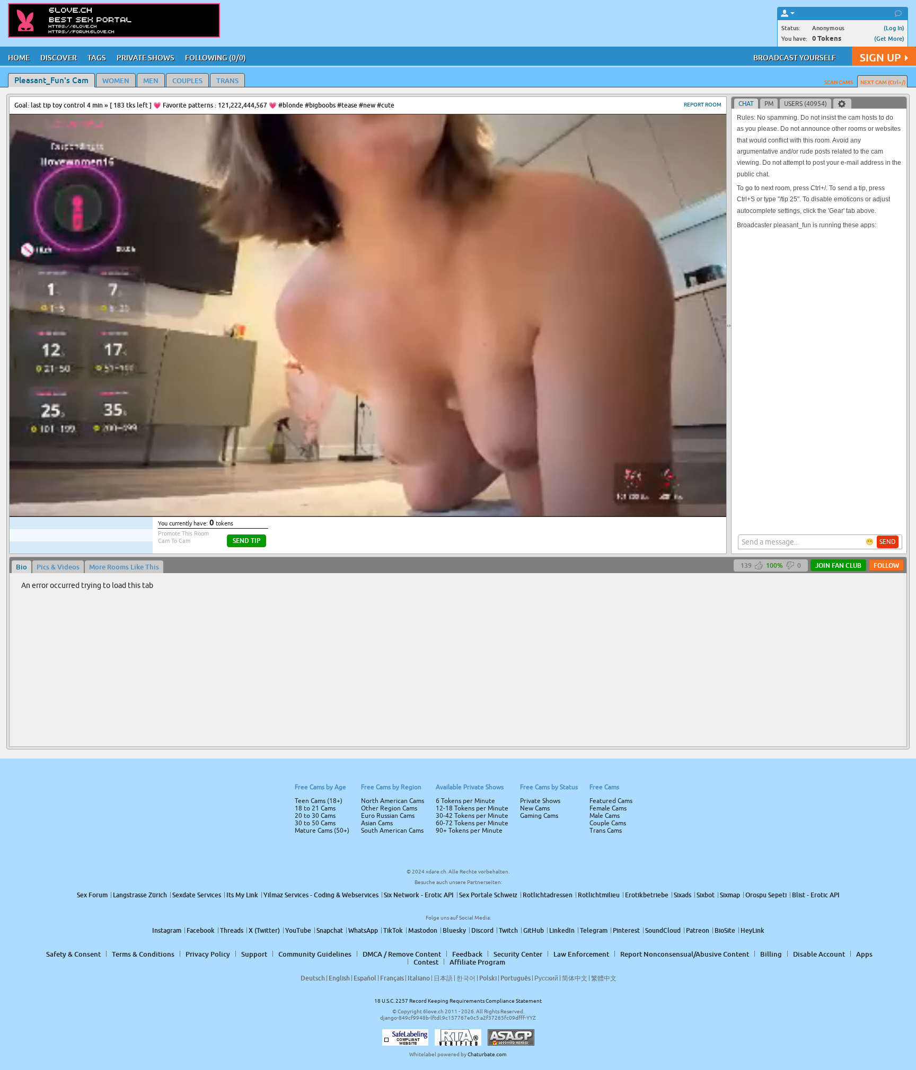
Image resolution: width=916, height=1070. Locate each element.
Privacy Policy (480, 577)
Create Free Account (458, 609)
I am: (387, 539)
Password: (379, 520)
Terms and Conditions (492, 563)
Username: (378, 499)
